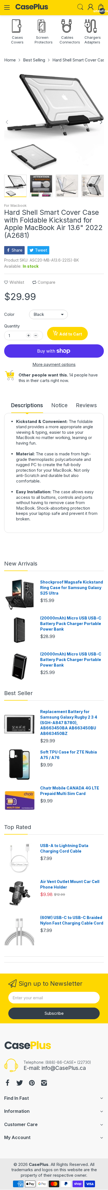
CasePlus (38, 1164)
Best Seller (18, 693)
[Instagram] (44, 1084)
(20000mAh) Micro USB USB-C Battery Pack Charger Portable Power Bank (70, 623)
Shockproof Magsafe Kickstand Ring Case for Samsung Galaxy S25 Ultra (71, 587)
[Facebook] (7, 1084)
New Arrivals (20, 563)
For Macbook (15, 205)
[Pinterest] (32, 1084)
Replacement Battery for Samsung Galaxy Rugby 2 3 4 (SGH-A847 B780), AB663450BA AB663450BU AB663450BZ (68, 722)
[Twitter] (19, 1084)
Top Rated (17, 827)
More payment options (54, 364)
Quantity (12, 326)
